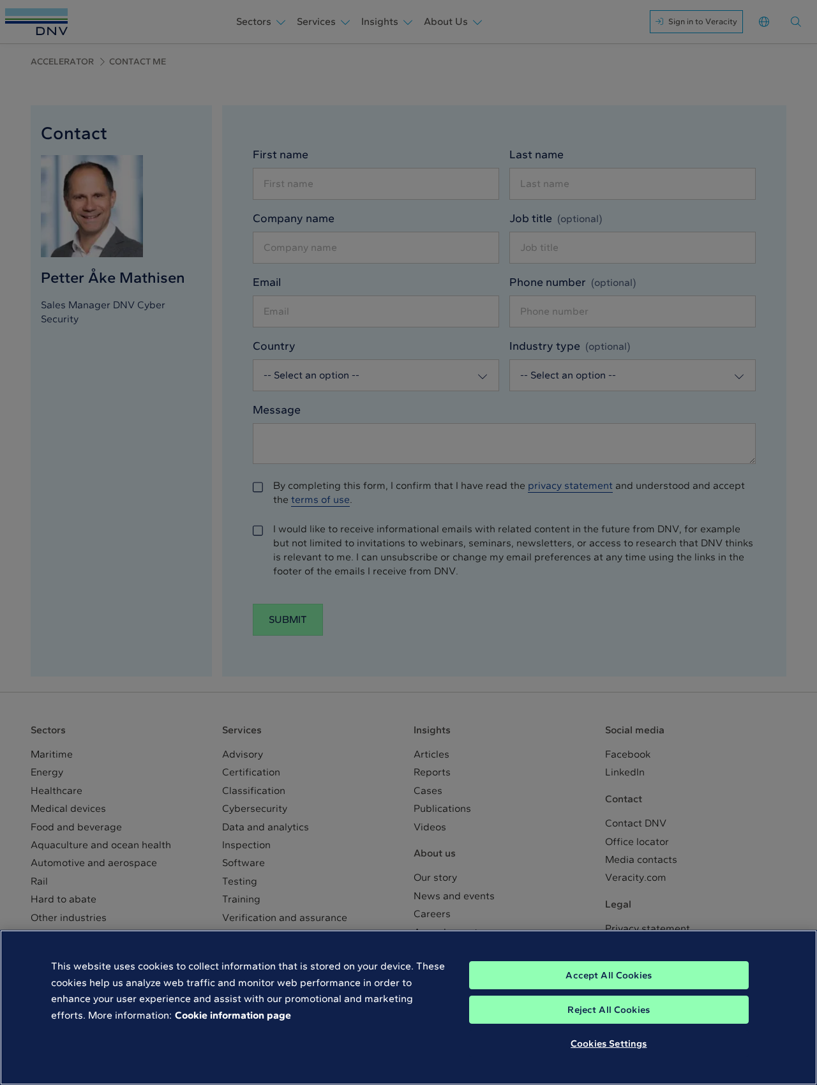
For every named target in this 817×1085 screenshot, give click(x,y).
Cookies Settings (609, 1043)
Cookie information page (233, 1015)
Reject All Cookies (608, 1009)
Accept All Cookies (609, 975)
